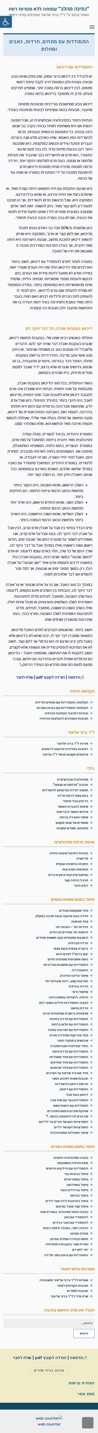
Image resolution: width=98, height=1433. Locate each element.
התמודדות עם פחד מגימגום (69, 1068)
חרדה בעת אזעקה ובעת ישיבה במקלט (61, 916)
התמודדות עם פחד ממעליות (68, 1057)
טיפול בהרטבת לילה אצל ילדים (67, 1201)
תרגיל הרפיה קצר (76, 880)
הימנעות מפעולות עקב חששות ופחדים (62, 938)
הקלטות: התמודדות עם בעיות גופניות (62, 708)
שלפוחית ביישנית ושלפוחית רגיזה (65, 1013)
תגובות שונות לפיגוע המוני (70, 1078)
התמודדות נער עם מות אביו (69, 1100)
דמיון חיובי (81, 886)
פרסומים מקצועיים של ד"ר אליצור (65, 754)
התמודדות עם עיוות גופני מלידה (66, 1255)
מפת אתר (86, 1393)
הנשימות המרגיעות (75, 869)
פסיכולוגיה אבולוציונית (72, 779)
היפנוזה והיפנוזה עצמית (72, 864)
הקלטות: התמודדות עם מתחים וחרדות (61, 702)
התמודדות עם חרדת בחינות (69, 1019)
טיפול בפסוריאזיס (76, 1179)
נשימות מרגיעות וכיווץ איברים (68, 875)
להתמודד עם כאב (76, 1217)
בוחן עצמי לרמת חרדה (72, 796)
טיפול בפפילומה (77, 1185)
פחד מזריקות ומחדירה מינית (68, 1035)
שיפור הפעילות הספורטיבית (69, 1133)
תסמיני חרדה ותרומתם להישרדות (65, 790)
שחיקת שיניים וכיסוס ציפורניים (67, 1111)
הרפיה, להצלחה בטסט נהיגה (68, 997)
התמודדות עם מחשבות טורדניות (66, 965)
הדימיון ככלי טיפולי (75, 801)
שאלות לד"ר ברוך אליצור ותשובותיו (64, 1280)
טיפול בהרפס (79, 1195)
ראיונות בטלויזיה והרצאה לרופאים (65, 749)
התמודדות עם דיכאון (74, 1089)
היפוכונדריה (80, 970)
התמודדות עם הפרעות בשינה (68, 1030)
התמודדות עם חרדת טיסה (70, 1051)
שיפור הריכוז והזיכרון (74, 976)
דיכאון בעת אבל (77, 1095)
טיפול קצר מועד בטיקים (72, 1206)
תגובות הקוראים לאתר (72, 1286)
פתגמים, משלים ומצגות (72, 828)
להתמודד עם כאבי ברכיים (70, 1223)
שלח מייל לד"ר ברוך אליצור (69, 1296)
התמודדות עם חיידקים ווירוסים (67, 1168)
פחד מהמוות (79, 921)
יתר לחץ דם (80, 1250)
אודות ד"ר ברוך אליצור (72, 744)
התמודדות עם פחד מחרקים (69, 1062)
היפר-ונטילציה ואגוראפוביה (69, 1046)
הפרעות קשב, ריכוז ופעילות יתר (66, 981)
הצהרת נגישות (81, 1382)
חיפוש (84, 1333)
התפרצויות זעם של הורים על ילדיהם (63, 1122)
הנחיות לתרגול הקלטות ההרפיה (66, 713)
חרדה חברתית (78, 943)
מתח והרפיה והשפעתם (72, 1163)
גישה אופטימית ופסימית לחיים (68, 959)
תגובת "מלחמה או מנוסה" (70, 785)
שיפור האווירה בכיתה (73, 817)
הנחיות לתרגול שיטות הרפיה (68, 853)
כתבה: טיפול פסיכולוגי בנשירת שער (64, 1212)
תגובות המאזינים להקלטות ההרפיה (64, 718)
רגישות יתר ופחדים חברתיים (69, 932)
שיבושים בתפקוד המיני (72, 1040)
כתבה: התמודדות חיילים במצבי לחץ (63, 1003)
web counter (49, 1424)
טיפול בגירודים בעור (74, 1190)
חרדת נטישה (79, 1008)
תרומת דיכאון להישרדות (71, 1084)
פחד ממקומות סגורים (73, 911)
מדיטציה (82, 858)
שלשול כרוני (80, 992)
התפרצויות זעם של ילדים (71, 1127)
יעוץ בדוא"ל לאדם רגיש (72, 954)
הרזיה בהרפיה (78, 986)
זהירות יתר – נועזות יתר (71, 927)
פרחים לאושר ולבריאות (72, 812)
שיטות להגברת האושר (73, 807)
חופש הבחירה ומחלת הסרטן (69, 1239)
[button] (6, 22)
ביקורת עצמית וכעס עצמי (71, 949)
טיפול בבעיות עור (76, 1174)
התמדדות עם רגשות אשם (70, 1106)
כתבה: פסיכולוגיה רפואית (71, 1158)
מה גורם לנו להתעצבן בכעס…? (67, 1116)
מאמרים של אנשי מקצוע (72, 823)
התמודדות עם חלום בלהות (70, 1024)
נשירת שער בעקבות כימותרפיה (67, 1244)
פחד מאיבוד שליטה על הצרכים (67, 1073)
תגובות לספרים (77, 1291)
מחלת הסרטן (79, 1233)
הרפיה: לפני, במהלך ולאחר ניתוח (65, 1228)
